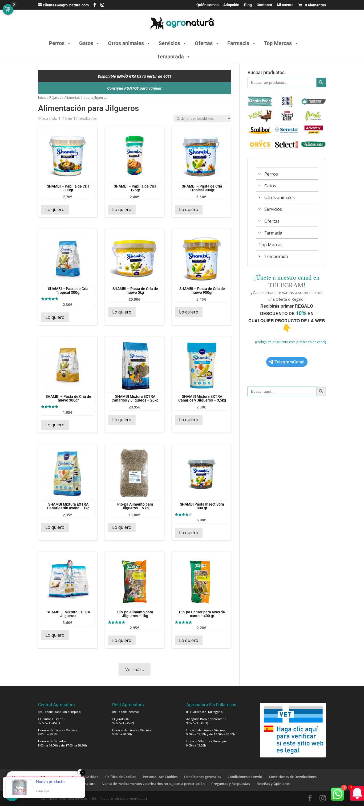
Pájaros (55, 97)
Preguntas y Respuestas (230, 783)
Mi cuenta (285, 5)
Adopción (231, 5)
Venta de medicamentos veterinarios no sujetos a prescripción (153, 783)
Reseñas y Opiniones (273, 783)
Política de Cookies (120, 776)
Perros (56, 43)
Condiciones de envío (245, 776)
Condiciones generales (202, 776)
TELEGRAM (285, 285)
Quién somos (207, 5)
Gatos (86, 43)
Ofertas (204, 43)
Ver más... (134, 669)
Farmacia (238, 43)
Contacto (264, 5)
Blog (248, 5)
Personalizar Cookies (160, 776)
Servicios (169, 43)
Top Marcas (278, 43)
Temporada (170, 56)
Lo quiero (54, 209)
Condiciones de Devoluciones (293, 776)
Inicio (42, 97)
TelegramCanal (289, 361)
